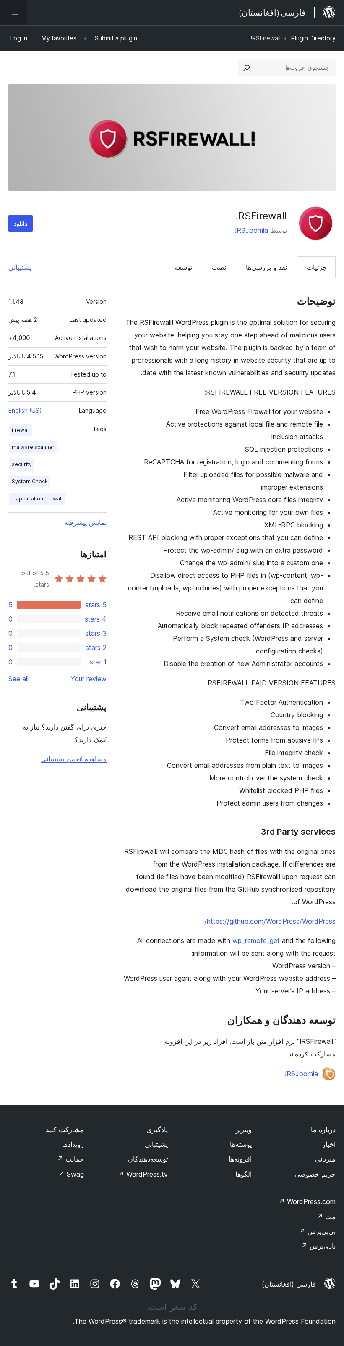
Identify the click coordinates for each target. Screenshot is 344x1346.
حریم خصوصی (315, 1174)
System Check (30, 481)
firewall (21, 430)
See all (18, 678)
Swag (71, 1174)
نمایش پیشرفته (85, 522)
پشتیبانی (19, 267)
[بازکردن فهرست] (13, 12)
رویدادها (73, 1144)
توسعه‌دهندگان (148, 1159)
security (22, 464)
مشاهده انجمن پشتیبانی (74, 759)
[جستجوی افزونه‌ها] (246, 67)
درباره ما (323, 1129)
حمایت (70, 1159)
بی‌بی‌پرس (317, 1231)
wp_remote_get (256, 940)
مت (326, 1216)
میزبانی (325, 1159)
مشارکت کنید (65, 1129)
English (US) (25, 410)
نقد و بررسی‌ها (266, 267)
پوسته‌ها (241, 1144)
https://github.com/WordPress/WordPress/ (270, 921)
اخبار (329, 1144)
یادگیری (157, 1129)
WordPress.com (307, 1201)
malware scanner (33, 447)
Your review (88, 678)
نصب (219, 267)
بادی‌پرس (318, 1246)
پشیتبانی (156, 1144)
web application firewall (36, 498)
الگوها (243, 1174)
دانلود (20, 223)
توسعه (183, 267)
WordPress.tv (143, 1174)
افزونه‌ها (240, 1159)
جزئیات (317, 267)
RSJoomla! (251, 230)
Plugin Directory (313, 38)
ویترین (243, 1129)
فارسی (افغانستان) (289, 1284)
